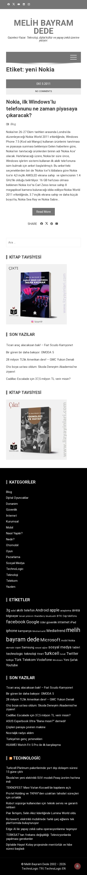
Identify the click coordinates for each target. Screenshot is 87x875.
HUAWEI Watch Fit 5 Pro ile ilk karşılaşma (33, 745)
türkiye (10, 659)
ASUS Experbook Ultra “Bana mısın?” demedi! (36, 721)
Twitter (72, 653)
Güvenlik (11, 509)
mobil (64, 640)
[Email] (56, 224)
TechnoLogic (14, 569)
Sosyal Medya (15, 563)
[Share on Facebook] (41, 224)
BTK (59, 615)
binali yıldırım (26, 616)
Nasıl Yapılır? (14, 533)
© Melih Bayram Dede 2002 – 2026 (43, 864)
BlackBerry (39, 616)
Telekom (12, 581)
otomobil (10, 647)
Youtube (12, 665)
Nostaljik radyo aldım (20, 733)
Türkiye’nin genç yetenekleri (24, 739)
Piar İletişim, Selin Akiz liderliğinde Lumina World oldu (41, 813)
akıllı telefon (26, 610)
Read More (43, 212)
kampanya (25, 631)
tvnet (63, 654)
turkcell (52, 653)
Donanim (12, 504)
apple (54, 610)
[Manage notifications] (77, 866)
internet (64, 622)
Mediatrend (56, 631)
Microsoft (50, 639)
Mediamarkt (39, 631)
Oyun (9, 551)
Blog (13, 124)
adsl (13, 610)
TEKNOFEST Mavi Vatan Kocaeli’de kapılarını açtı (38, 787)
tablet (76, 647)
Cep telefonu (70, 616)
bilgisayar (12, 615)
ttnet (40, 654)
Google (32, 621)
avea (76, 610)
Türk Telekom (25, 660)
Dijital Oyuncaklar (17, 498)
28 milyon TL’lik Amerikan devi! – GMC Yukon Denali (40, 359)
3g (8, 610)
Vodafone (44, 660)
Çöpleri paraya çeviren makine (26, 727)
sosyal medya (59, 647)
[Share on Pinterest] (51, 224)
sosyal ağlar (41, 647)
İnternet (11, 515)
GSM (43, 622)
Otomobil (12, 545)
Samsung (28, 647)
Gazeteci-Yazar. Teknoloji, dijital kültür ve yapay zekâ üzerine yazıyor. (43, 39)
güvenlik (51, 622)
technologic (14, 654)
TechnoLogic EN (55, 868)
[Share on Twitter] (46, 224)
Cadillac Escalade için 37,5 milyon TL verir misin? (38, 379)
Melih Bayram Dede (43, 27)
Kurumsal (12, 521)
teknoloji (30, 654)
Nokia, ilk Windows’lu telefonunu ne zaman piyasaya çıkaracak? (41, 109)
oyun (18, 647)
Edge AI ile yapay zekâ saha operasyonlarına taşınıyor (41, 829)
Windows (58, 660)
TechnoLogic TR (32, 868)
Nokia (71, 640)
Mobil (9, 527)
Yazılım (10, 587)
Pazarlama (13, 557)
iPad (73, 622)
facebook (15, 621)
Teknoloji (12, 575)
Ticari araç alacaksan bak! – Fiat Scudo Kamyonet (39, 345)
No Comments (43, 91)
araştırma (65, 610)
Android (42, 610)
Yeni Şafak (71, 659)
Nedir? (10, 539)
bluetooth (51, 616)
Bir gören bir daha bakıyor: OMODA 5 (30, 352)
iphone (11, 631)
